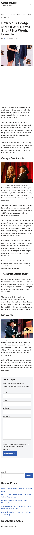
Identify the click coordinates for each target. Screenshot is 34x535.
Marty (5, 38)
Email (5, 400)
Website (6, 408)
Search (3, 472)
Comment (7, 416)
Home (3, 14)
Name (5, 392)
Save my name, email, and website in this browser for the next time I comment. (16, 446)
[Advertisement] (17, 89)
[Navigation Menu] (31, 4)
